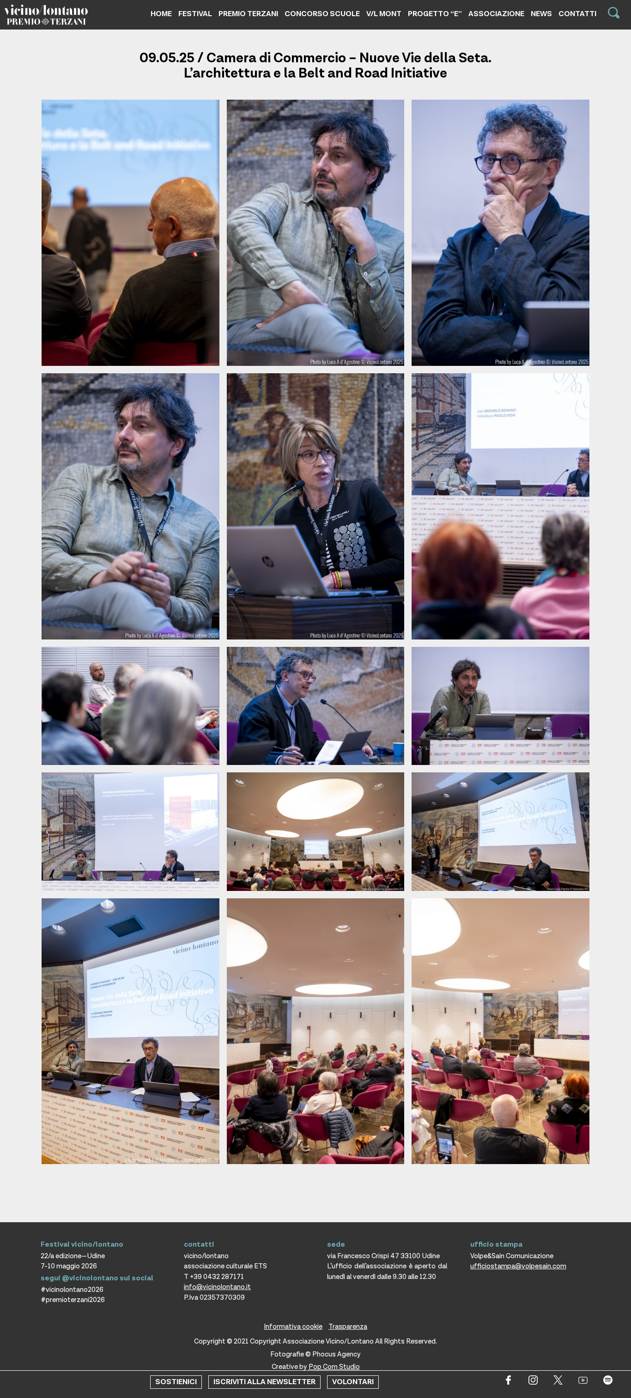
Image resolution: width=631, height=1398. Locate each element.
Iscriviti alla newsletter (264, 1382)
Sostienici (176, 1382)
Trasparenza (347, 1326)
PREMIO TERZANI (248, 14)
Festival (195, 14)
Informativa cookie (293, 1326)
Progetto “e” (435, 14)
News (541, 14)
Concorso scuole (322, 14)
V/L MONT (383, 14)
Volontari (353, 1382)
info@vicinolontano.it (217, 1287)
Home (161, 14)
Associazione (496, 14)
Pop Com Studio (334, 1366)
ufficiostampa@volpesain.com (518, 1266)
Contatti (577, 14)
